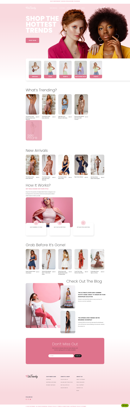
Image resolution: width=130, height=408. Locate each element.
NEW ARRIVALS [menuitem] (53, 8)
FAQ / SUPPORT (80, 385)
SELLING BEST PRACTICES (67, 382)
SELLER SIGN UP (64, 379)
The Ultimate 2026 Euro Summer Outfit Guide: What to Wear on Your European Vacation (91, 295)
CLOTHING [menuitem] (62, 8)
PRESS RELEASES (80, 382)
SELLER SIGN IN (64, 387)
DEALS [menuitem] (83, 8)
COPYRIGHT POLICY (75, 406)
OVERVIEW (48, 379)
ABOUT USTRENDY (81, 379)
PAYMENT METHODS (50, 385)
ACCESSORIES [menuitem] (76, 8)
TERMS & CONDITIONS (63, 406)
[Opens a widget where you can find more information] (125, 405)
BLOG (78, 390)
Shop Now (32, 40)
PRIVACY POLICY (52, 406)
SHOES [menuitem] (68, 8)
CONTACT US (80, 387)
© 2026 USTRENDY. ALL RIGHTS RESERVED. (37, 406)
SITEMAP (84, 406)
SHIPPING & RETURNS (51, 382)
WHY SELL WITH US (65, 385)
